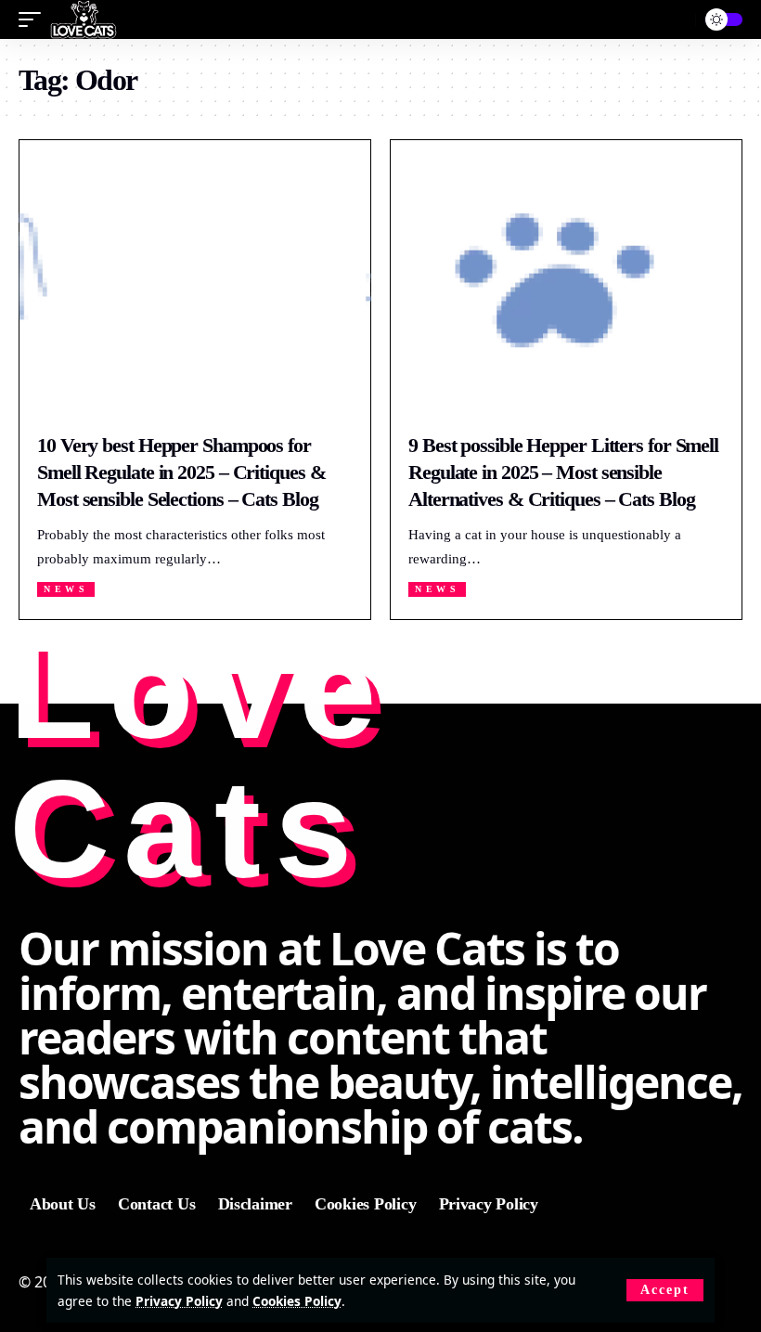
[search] (673, 19)
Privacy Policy (179, 1301)
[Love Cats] (83, 19)
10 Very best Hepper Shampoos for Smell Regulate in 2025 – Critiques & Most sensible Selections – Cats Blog (181, 471)
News (66, 589)
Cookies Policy (297, 1301)
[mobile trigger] (34, 19)
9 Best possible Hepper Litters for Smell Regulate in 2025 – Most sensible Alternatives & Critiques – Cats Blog (563, 471)
